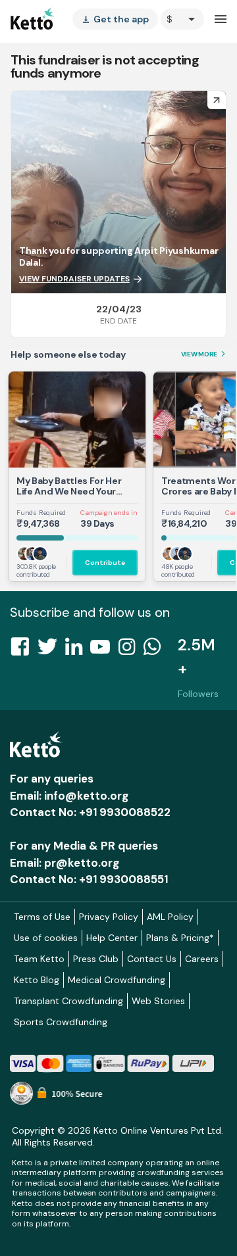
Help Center (112, 938)
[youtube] (104, 650)
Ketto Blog (36, 980)
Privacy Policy (108, 917)
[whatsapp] (156, 650)
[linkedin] (77, 650)
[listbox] (115, 19)
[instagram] (131, 650)
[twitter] (51, 650)
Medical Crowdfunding (116, 980)
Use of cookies (46, 938)
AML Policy (170, 917)
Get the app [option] (115, 19)
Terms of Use (42, 917)
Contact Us (151, 959)
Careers (202, 959)
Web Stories (158, 1001)
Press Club (95, 959)
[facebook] (24, 650)
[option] (182, 19)
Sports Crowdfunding (60, 1022)
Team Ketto (39, 959)
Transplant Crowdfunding (68, 1001)
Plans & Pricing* (180, 938)
